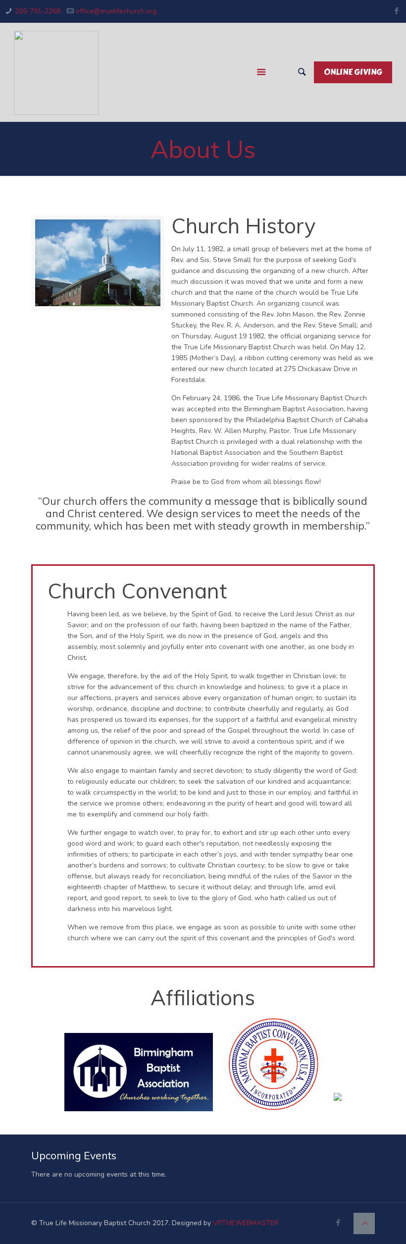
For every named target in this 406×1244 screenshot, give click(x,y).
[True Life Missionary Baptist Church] (56, 72)
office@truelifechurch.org (116, 11)
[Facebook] (397, 11)
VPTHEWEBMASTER (246, 1223)
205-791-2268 (37, 11)
